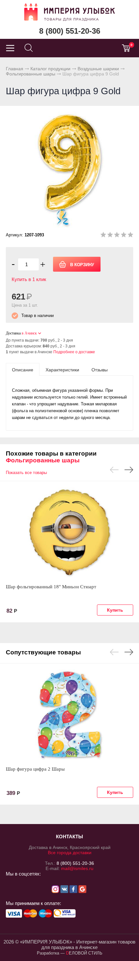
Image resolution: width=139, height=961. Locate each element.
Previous (114, 470)
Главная (14, 68)
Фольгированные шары (30, 73)
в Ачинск (29, 333)
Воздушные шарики (98, 68)
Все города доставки (69, 852)
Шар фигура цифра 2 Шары (35, 769)
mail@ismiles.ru (77, 868)
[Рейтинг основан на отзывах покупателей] (117, 236)
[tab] (22, 369)
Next (128, 470)
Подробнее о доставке (74, 352)
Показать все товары (26, 472)
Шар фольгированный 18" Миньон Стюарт (51, 586)
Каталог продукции (50, 68)
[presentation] (22, 369)
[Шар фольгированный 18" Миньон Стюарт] (69, 532)
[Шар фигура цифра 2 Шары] (69, 714)
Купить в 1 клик (29, 279)
